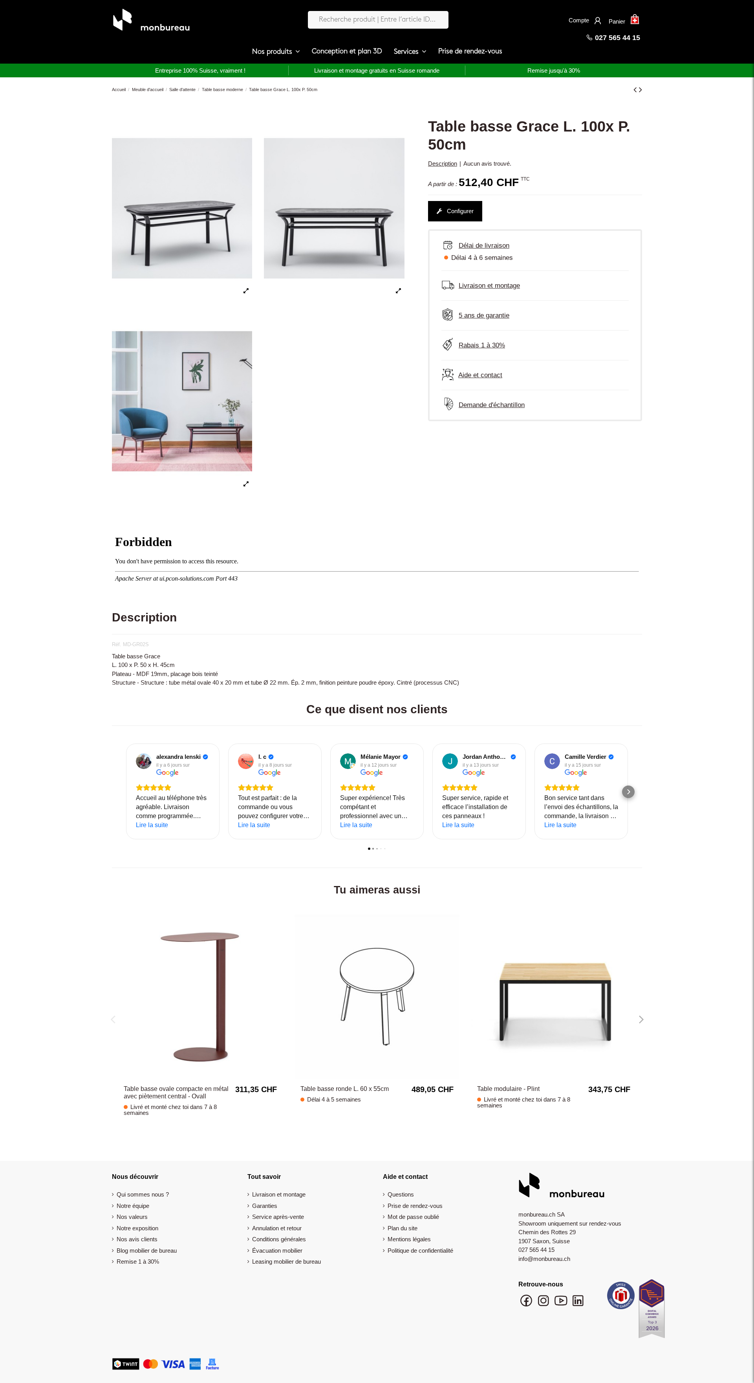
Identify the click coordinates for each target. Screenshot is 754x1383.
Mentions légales (409, 1239)
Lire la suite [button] (152, 825)
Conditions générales (279, 1239)
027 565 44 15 (616, 38)
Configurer (459, 211)
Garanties (264, 1205)
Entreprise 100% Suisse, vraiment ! (200, 70)
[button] (276, 52)
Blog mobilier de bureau (147, 1250)
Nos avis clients (137, 1239)
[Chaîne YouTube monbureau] (561, 1304)
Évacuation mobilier (277, 1250)
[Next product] (640, 90)
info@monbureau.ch (544, 1258)
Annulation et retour (277, 1228)
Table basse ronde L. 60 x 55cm (344, 1088)
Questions (401, 1194)
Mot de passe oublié (413, 1216)
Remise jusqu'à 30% (553, 70)
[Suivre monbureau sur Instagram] (544, 1304)
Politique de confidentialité (420, 1250)
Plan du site (402, 1228)
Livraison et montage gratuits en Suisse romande (376, 70)
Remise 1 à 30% (138, 1261)
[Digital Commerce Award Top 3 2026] (652, 1311)
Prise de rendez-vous (415, 1205)
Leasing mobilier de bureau (286, 1261)
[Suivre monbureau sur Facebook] (527, 1304)
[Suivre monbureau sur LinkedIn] (578, 1304)
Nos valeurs (132, 1216)
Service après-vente (278, 1216)
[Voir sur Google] (144, 761)
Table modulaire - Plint (508, 1088)
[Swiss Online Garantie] (621, 1297)
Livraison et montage (279, 1194)
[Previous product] (636, 90)
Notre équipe (133, 1205)
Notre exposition (137, 1228)
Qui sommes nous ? (143, 1194)
